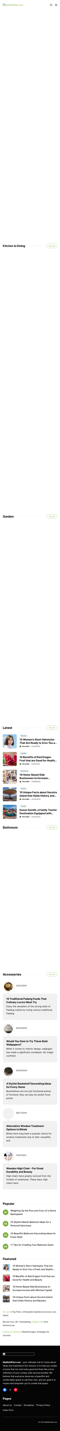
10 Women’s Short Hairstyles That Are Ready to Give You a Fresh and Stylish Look (37, 743)
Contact (18, 1405)
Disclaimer (29, 1405)
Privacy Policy (43, 1405)
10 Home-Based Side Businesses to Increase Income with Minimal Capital (37, 778)
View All (52, 246)
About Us (7, 1405)
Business (24, 771)
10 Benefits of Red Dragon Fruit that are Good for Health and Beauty (37, 760)
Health (23, 753)
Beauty (24, 736)
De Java (6, 1312)
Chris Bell (25, 746)
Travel (23, 788)
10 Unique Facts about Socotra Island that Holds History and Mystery (38, 796)
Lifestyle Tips (37, 1322)
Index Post (8, 1410)
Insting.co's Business (12, 1332)
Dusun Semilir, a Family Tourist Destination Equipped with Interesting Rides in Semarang (38, 813)
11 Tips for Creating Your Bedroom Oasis (32, 1244)
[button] (51, 4)
